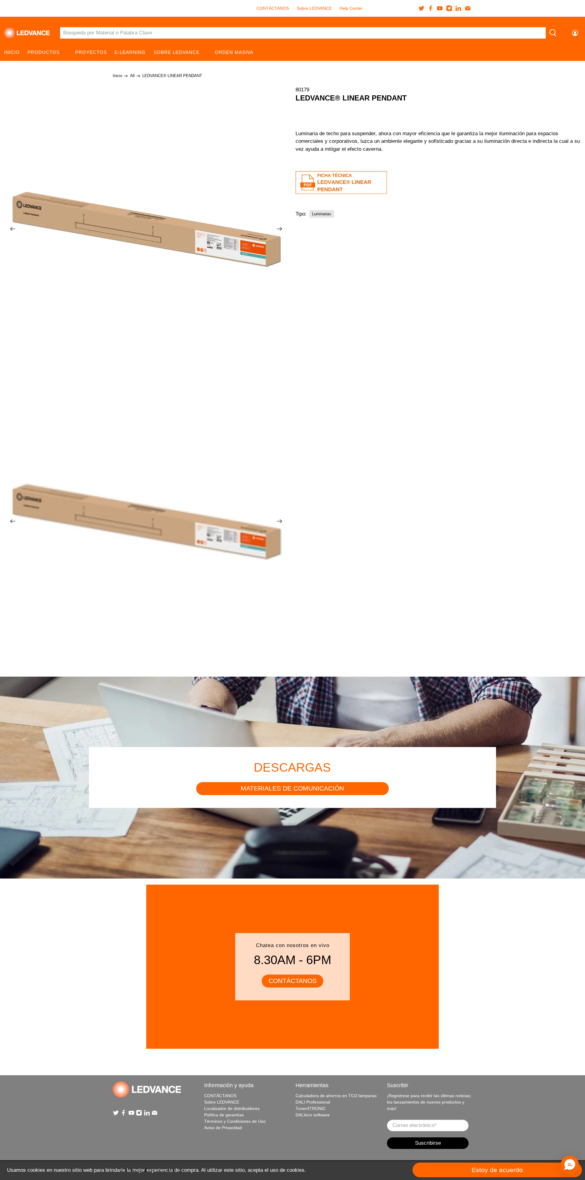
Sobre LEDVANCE (314, 8)
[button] (570, 1165)
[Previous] (13, 229)
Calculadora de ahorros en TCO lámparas (336, 1095)
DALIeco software (313, 1114)
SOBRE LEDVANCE (177, 52)
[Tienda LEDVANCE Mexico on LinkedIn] (458, 8)
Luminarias (321, 213)
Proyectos (91, 52)
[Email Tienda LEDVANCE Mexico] (468, 8)
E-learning (130, 52)
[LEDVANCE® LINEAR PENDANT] (146, 229)
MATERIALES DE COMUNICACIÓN (292, 788)
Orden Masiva (234, 52)
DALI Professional (313, 1102)
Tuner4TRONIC (311, 1108)
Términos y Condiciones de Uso (235, 1121)
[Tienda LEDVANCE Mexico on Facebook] (430, 8)
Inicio (12, 52)
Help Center (351, 8)
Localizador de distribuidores (232, 1108)
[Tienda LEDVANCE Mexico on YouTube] (440, 8)
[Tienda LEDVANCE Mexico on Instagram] (449, 8)
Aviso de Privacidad (223, 1127)
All (132, 76)
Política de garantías (224, 1114)
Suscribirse (428, 1143)
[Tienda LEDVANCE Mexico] (27, 32)
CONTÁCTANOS (273, 8)
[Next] (279, 229)
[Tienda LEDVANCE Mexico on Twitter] (421, 8)
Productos (43, 52)
